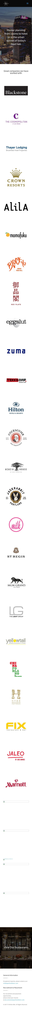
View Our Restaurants (16, 947)
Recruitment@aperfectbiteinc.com (14, 1000)
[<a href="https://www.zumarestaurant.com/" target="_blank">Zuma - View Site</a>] (16, 364)
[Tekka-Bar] (16, 393)
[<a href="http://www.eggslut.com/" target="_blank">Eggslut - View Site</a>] (16, 335)
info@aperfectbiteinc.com (10, 983)
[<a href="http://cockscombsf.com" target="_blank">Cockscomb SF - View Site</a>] (16, 451)
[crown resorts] (16, 190)
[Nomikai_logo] (16, 893)
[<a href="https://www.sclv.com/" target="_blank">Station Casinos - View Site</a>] (16, 802)
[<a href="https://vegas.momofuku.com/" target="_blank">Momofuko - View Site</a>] (16, 248)
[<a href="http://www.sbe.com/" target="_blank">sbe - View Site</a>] (16, 831)
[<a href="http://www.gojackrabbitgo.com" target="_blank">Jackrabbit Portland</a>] (16, 509)
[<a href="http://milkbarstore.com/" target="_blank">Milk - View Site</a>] (16, 538)
